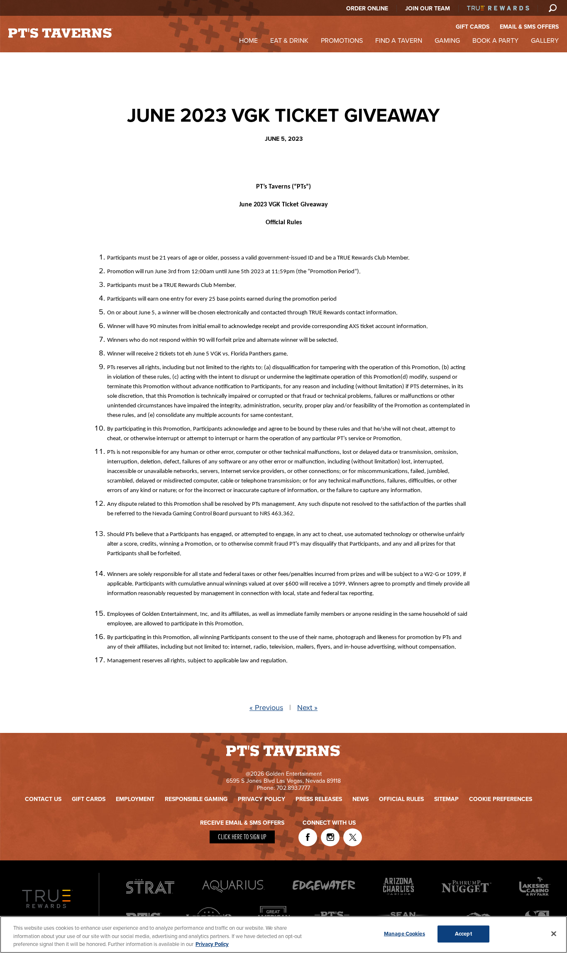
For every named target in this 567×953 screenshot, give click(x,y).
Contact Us (43, 799)
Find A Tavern (398, 41)
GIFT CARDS (472, 26)
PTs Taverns (60, 33)
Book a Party (495, 41)
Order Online (367, 8)
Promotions (342, 41)
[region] (283, 934)
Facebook (307, 837)
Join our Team (427, 8)
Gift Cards (88, 799)
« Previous (266, 707)
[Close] (554, 933)
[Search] (552, 8)
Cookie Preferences (500, 799)
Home (248, 41)
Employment (135, 799)
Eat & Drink (289, 41)
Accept (463, 933)
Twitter (352, 837)
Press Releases (319, 799)
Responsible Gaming (196, 799)
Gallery (545, 41)
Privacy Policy (261, 799)
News (360, 799)
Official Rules (401, 799)
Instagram (330, 837)
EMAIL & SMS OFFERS (529, 26)
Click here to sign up (242, 837)
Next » (307, 707)
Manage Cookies (404, 933)
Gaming (447, 41)
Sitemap (446, 799)
